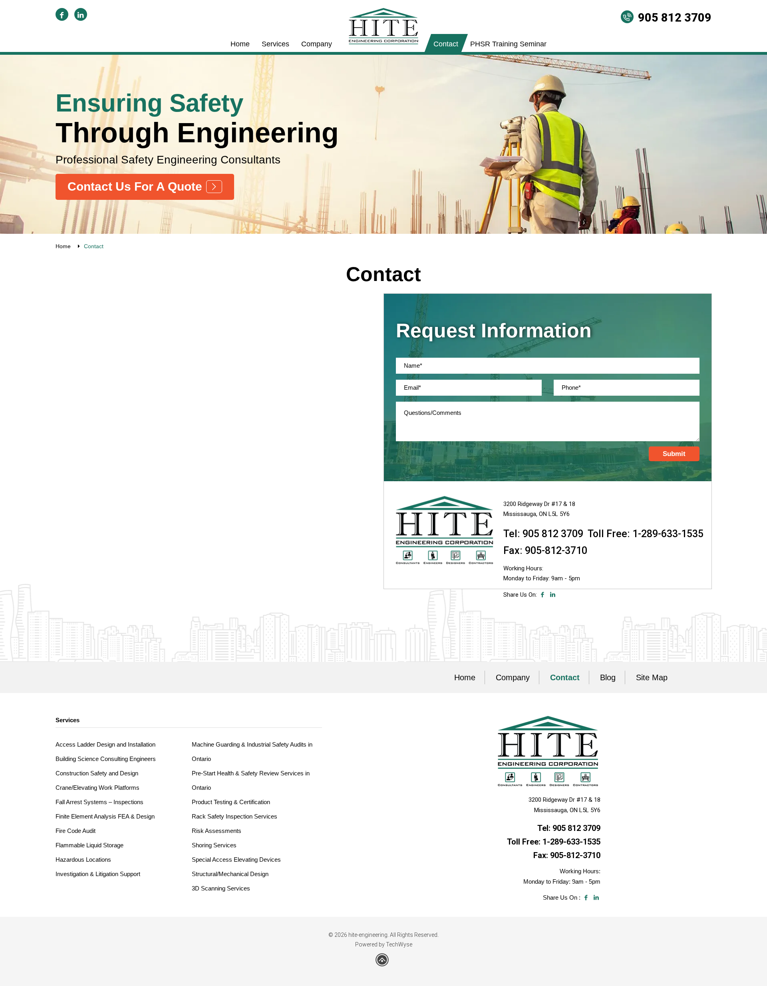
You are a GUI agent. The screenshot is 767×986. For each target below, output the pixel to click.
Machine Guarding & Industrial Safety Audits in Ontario (252, 751)
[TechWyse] (383, 962)
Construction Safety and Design (97, 773)
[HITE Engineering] (383, 26)
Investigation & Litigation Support (98, 873)
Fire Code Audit (75, 830)
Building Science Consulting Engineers (106, 758)
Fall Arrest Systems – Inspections (99, 802)
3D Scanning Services (221, 888)
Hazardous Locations (83, 859)
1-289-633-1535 (667, 534)
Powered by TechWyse (383, 944)
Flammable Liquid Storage (89, 845)
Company (316, 44)
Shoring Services (214, 845)
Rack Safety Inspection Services (234, 816)
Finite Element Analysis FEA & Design (105, 816)
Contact (445, 44)
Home (240, 44)
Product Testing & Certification (231, 802)
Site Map (652, 677)
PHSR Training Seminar (508, 44)
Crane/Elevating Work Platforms (97, 787)
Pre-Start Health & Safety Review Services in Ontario (251, 780)
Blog (608, 677)
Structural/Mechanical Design (230, 873)
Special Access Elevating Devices (236, 859)
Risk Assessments (216, 830)
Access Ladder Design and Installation (105, 744)
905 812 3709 (674, 17)
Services (275, 44)
